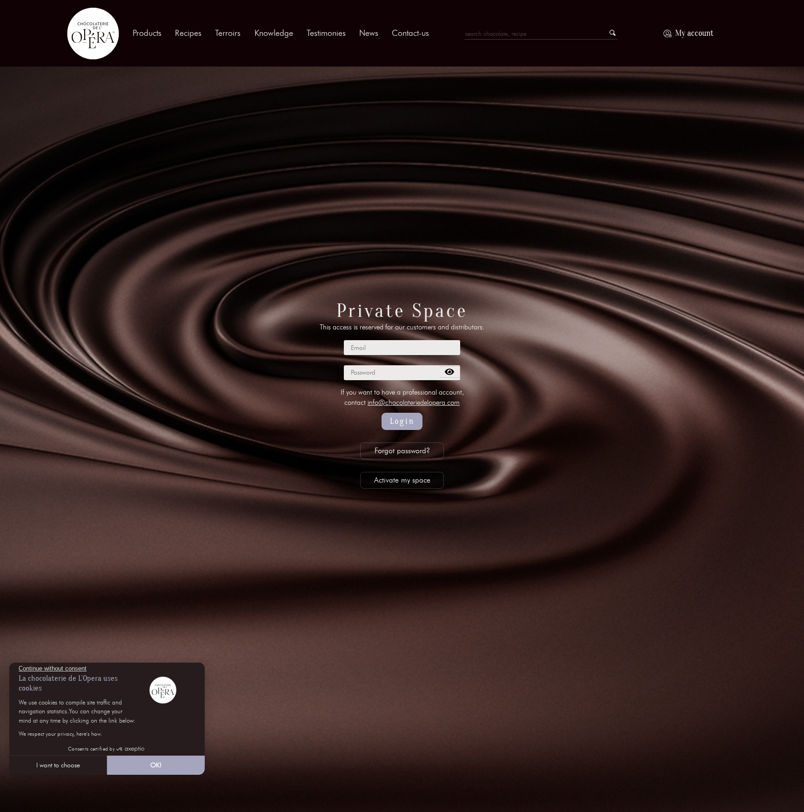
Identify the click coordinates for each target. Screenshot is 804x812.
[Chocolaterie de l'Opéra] (93, 33)
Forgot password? (402, 450)
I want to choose (58, 765)
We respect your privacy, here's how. (60, 733)
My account (694, 33)
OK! (155, 765)
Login (402, 421)
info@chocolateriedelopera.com (414, 402)
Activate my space (402, 480)
